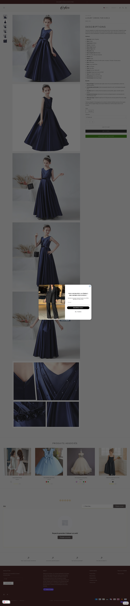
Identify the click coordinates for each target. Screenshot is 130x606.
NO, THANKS (78, 311)
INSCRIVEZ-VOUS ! (78, 307)
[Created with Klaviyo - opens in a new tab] (65, 320)
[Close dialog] (90, 286)
